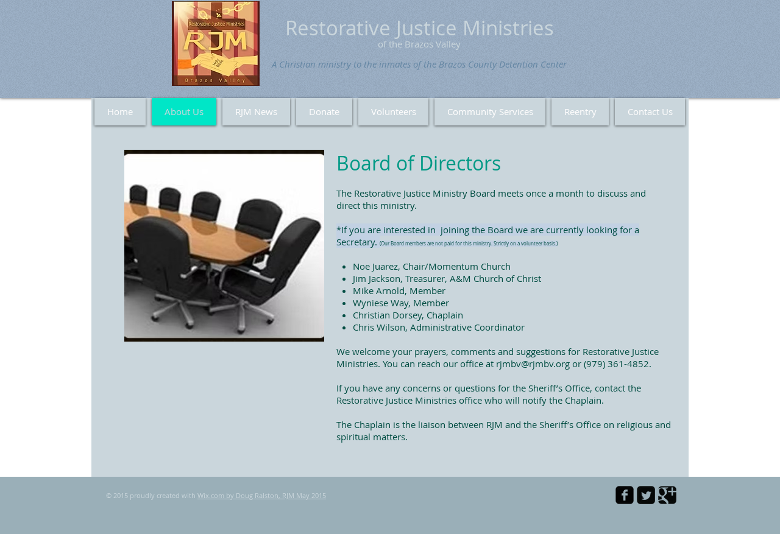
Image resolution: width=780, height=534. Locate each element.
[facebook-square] (624, 495)
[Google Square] (667, 495)
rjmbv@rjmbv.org (533, 363)
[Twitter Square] (646, 495)
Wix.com (210, 495)
